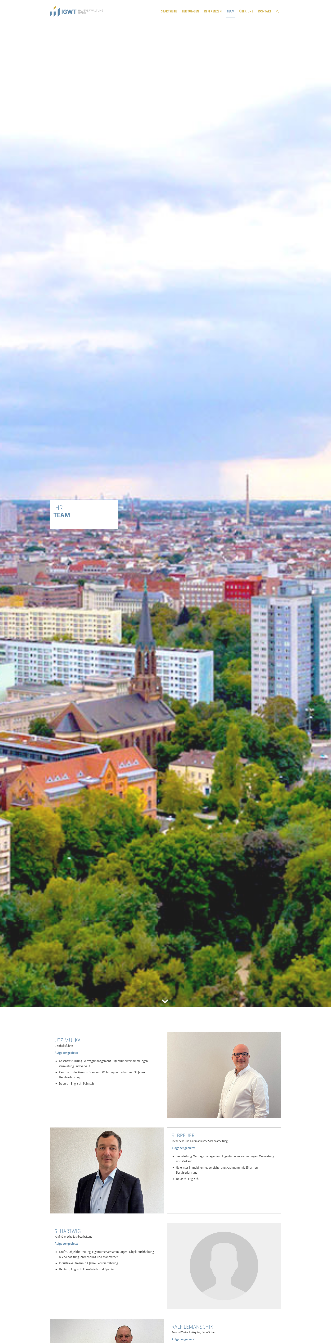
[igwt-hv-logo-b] (76, 11)
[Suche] (277, 11)
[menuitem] (169, 11)
